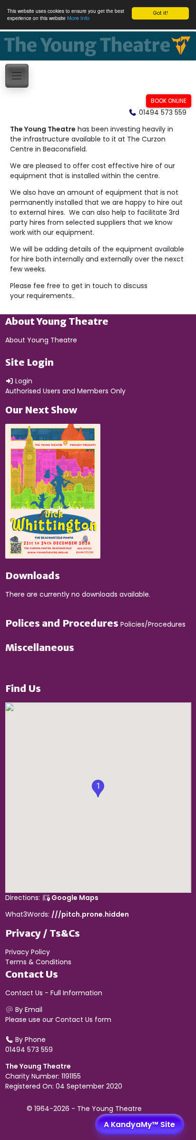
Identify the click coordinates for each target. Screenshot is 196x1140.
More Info (78, 18)
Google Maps (74, 897)
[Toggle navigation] (17, 76)
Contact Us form (83, 1019)
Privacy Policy (27, 952)
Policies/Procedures (153, 624)
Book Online (168, 101)
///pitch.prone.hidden (90, 914)
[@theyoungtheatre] (167, 75)
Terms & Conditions (38, 962)
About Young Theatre (41, 340)
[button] (98, 789)
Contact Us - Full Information (53, 993)
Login (22, 381)
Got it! (160, 13)
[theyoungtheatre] (187, 75)
